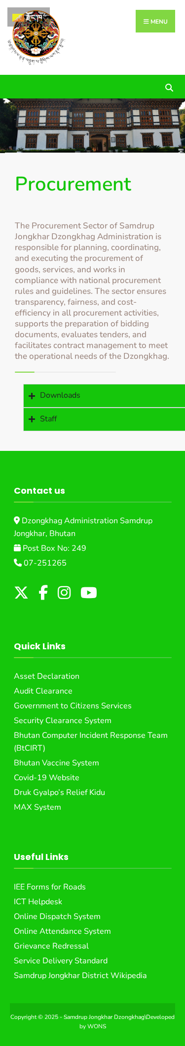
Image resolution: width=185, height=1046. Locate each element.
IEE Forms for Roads (50, 887)
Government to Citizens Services (73, 705)
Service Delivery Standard (61, 960)
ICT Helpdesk (38, 901)
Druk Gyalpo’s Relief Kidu (59, 792)
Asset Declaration (46, 676)
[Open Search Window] (169, 86)
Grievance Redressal (51, 946)
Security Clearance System (62, 720)
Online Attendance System (62, 931)
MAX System (37, 807)
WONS (96, 1026)
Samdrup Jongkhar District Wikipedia (80, 975)
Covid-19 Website (46, 777)
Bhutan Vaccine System (56, 763)
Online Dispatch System (57, 916)
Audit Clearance (43, 691)
